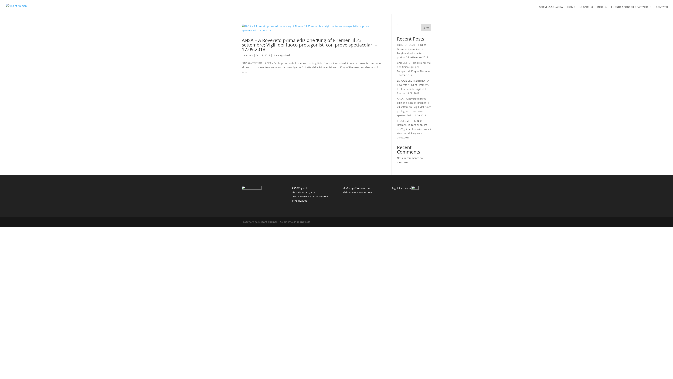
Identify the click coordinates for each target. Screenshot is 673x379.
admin (249, 55)
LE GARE (584, 7)
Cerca (426, 27)
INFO (600, 7)
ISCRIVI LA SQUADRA (551, 7)
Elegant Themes (267, 222)
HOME (571, 7)
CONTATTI (662, 7)
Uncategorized (281, 55)
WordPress (303, 222)
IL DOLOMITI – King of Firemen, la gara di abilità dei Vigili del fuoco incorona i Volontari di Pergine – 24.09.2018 (414, 129)
